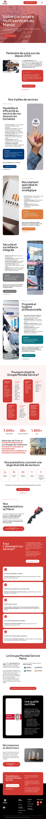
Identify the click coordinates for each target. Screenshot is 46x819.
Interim (29, 801)
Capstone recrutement (30, 809)
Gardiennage (30, 803)
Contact (20, 812)
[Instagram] (38, 804)
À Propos (20, 804)
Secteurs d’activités (20, 807)
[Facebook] (41, 802)
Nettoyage (30, 806)
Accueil (20, 802)
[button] (42, 2)
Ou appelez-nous (25, 89)
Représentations (21, 810)
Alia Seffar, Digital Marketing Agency (35, 817)
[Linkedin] (38, 802)
